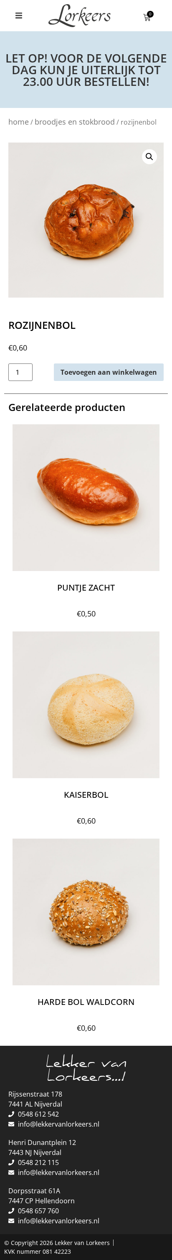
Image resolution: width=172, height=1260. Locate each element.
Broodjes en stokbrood (75, 122)
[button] (18, 15)
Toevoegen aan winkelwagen (109, 372)
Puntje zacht (86, 587)
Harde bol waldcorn (86, 1001)
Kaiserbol (86, 794)
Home (18, 122)
